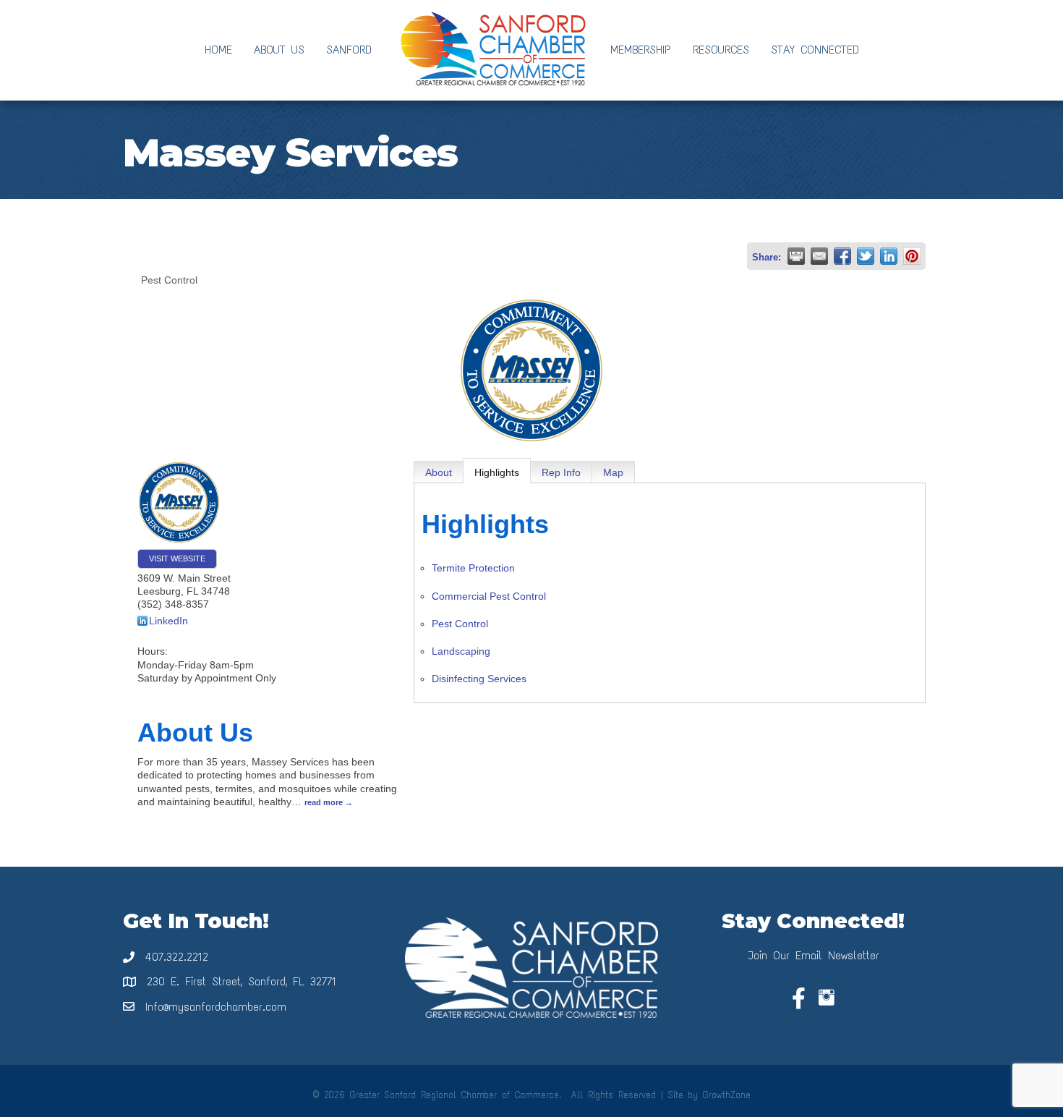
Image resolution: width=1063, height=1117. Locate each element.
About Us (279, 49)
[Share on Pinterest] (912, 256)
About (438, 472)
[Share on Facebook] (842, 256)
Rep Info (561, 472)
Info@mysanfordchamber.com (215, 1007)
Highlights (496, 472)
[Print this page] (796, 256)
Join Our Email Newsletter (813, 955)
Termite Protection (473, 568)
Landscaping (461, 651)
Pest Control (460, 623)
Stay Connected (815, 49)
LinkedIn (168, 621)
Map (613, 472)
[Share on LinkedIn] (888, 256)
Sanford (349, 49)
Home (218, 49)
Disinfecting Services (479, 678)
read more (323, 802)
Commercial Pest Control (489, 596)
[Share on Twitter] (865, 256)
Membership (640, 49)
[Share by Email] (819, 256)
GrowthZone (727, 1095)
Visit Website (177, 558)
